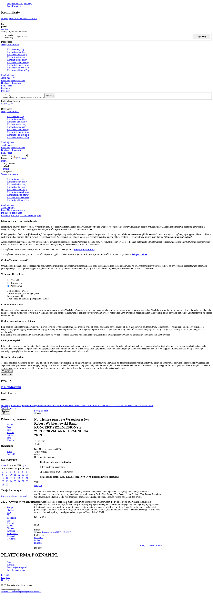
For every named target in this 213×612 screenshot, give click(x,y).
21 (27, 478)
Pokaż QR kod (155, 545)
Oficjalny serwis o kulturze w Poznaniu (19, 18)
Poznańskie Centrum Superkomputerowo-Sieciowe (21, 592)
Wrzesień (11, 531)
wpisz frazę (11, 36)
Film (9, 430)
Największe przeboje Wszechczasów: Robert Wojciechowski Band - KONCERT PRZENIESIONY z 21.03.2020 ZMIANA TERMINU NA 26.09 (85, 405)
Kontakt (10, 564)
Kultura (14, 405)
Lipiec (10, 525)
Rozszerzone (16, 283)
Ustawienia (6, 371)
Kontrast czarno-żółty (17, 60)
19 (19, 478)
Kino (9, 451)
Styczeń (10, 510)
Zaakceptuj (7, 374)
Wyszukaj (201, 36)
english (4, 29)
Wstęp (10, 507)
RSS (39, 215)
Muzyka (10, 424)
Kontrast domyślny (15, 49)
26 (19, 481)
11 (15, 475)
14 (27, 475)
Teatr (9, 427)
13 (23, 475)
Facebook (5, 88)
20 (23, 478)
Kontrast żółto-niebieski (18, 67)
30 (7, 484)
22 (3, 481)
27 (23, 481)
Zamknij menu (7, 75)
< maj (3, 465)
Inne (9, 437)
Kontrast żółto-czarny (17, 57)
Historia (10, 440)
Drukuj (142, 545)
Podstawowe (16, 286)
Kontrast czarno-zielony (18, 62)
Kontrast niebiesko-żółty (18, 70)
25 (15, 481)
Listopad (11, 536)
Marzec (10, 515)
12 (19, 475)
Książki (10, 432)
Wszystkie (15, 280)
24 (11, 481)
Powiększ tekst (41, 410)
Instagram (5, 91)
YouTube (15, 215)
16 (7, 478)
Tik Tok (23, 215)
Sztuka (10, 435)
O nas (9, 562)
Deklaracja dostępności (17, 567)
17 (11, 478)
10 (11, 475)
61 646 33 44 (7, 103)
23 (7, 481)
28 (27, 481)
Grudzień (11, 538)
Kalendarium (11, 387)
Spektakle (11, 454)
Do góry (38, 548)
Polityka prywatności (16, 570)
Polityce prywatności (84, 249)
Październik (12, 533)
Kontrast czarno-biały (17, 52)
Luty (9, 512)
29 (3, 484)
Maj (9, 520)
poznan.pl (5, 405)
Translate (23, 158)
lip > (24, 465)
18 (15, 478)
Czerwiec (11, 523)
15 (3, 478)
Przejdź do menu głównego (19, 3)
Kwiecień (11, 518)
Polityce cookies (139, 254)
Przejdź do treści (14, 6)
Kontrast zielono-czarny (18, 65)
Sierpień (10, 528)
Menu (4, 161)
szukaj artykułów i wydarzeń (15, 97)
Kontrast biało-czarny (17, 54)
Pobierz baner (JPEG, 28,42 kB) (57, 532)
